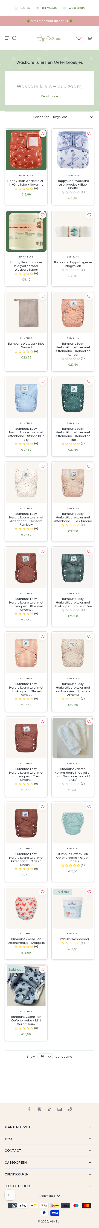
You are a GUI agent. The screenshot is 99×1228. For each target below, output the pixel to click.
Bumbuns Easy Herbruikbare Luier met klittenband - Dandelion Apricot (72, 349)
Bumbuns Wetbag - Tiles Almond (26, 345)
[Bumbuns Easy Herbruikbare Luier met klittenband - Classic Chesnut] (26, 823)
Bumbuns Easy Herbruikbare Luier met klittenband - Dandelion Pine (72, 434)
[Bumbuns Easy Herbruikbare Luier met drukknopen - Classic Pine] (72, 567)
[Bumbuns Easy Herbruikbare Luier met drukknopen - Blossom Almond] (72, 653)
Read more (49, 96)
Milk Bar (55, 1221)
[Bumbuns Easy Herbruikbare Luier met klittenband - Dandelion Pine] (72, 397)
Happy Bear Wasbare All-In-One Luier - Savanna (26, 182)
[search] (14, 37)
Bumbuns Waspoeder (73, 939)
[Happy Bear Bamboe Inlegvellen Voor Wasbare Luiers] (26, 231)
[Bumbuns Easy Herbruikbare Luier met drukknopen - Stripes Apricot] (26, 653)
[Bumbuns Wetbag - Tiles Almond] (26, 312)
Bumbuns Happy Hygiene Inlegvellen (73, 264)
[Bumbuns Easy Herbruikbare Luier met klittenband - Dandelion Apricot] (72, 312)
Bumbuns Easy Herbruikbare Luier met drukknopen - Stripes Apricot (26, 689)
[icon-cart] (89, 37)
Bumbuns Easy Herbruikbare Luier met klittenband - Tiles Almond (73, 517)
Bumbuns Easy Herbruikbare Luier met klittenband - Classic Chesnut (26, 859)
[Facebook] (29, 1109)
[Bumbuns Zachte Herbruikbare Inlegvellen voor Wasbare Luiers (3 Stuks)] (72, 738)
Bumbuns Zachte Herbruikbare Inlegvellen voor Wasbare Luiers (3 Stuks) (73, 774)
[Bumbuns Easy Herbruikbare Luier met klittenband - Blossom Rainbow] (26, 482)
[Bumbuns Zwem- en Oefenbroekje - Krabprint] (26, 908)
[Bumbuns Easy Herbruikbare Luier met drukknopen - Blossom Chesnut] (26, 567)
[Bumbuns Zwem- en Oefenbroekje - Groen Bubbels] (72, 823)
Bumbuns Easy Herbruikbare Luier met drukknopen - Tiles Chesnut (26, 774)
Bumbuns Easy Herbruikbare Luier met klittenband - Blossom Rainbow (26, 519)
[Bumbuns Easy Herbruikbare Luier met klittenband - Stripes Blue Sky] (26, 397)
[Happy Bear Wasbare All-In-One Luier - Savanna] (26, 150)
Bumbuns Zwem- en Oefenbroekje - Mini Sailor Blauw (26, 1020)
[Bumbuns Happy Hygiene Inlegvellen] (72, 231)
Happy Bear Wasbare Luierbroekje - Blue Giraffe (73, 184)
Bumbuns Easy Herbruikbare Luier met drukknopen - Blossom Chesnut (26, 604)
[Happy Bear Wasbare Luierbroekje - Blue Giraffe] (72, 150)
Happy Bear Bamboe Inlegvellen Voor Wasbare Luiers (26, 265)
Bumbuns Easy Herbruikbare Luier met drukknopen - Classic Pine (73, 602)
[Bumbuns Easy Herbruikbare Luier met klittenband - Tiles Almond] (72, 482)
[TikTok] (49, 1109)
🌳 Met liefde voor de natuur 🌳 (49, 21)
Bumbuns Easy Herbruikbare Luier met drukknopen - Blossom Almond (73, 689)
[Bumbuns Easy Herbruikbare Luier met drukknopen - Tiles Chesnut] (26, 738)
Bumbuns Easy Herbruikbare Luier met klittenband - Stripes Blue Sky (26, 434)
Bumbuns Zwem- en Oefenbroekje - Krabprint (26, 941)
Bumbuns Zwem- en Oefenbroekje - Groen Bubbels (73, 857)
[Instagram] (39, 1109)
